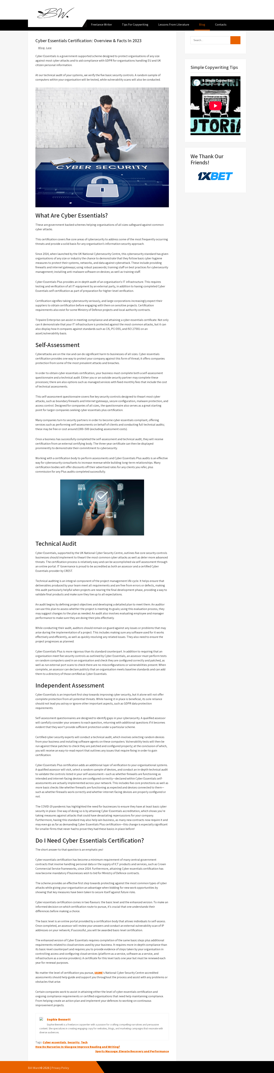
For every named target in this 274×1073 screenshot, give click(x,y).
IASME (99, 973)
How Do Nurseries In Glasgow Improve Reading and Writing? (77, 1047)
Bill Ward (34, 1068)
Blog (202, 24)
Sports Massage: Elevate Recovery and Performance (132, 1051)
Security (73, 1042)
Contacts (220, 24)
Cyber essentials (54, 1042)
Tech (84, 1042)
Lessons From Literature (173, 24)
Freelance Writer (101, 24)
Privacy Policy (60, 1068)
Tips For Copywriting (135, 24)
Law (49, 48)
